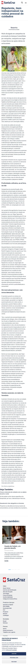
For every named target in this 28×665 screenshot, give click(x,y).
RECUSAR (14, 661)
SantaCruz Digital (8, 604)
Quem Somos (6, 588)
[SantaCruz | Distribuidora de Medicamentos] (8, 2)
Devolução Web (7, 608)
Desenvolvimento (8, 630)
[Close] (26, 637)
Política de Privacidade (11, 650)
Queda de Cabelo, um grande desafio (12, 547)
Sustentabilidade (8, 597)
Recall (4, 621)
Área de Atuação (7, 591)
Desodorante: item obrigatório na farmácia (12, 503)
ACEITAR (14, 653)
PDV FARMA (6, 606)
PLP (4, 610)
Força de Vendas (7, 595)
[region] (14, 650)
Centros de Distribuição (9, 590)
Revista (5, 613)
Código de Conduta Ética (10, 599)
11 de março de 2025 (8, 550)
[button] (6, 561)
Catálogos (6, 615)
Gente (4, 628)
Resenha (14, 28)
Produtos (5, 611)
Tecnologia (6, 593)
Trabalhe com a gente (9, 632)
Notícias (5, 623)
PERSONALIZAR (14, 657)
